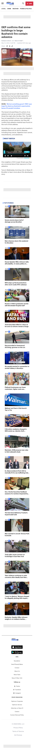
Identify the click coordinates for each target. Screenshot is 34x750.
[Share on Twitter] (9, 46)
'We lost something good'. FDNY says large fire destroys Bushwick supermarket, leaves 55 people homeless (16, 106)
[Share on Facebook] (7, 46)
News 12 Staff (18, 40)
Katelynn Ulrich (6, 40)
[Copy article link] (12, 46)
